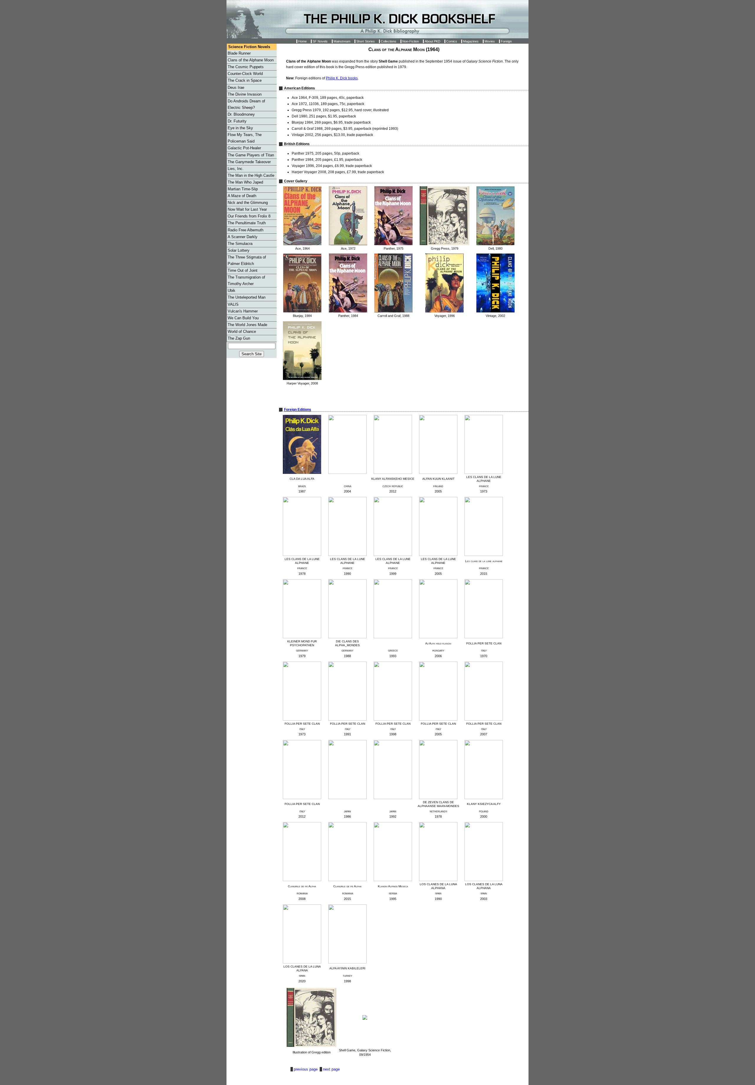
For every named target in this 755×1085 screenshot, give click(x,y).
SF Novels (320, 41)
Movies (490, 41)
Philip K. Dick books (342, 78)
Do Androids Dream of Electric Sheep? (246, 104)
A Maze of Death (242, 196)
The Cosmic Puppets (246, 67)
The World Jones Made (247, 325)
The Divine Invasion (245, 94)
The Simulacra (240, 243)
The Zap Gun (239, 338)
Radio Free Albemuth (245, 230)
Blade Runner (239, 53)
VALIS (233, 304)
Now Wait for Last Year (247, 209)
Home (302, 41)
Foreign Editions (297, 410)
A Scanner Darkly (242, 237)
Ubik (231, 290)
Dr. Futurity (237, 121)
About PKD (432, 41)
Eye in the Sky (240, 128)
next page (331, 1069)
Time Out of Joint (242, 270)
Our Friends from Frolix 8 (249, 216)
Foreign (506, 41)
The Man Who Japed (245, 182)
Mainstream (342, 41)
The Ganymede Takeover (249, 162)
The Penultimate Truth (247, 223)
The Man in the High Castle (251, 175)
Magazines (471, 41)
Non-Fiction (410, 41)
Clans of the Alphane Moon (251, 60)
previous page (306, 1069)
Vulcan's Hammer (243, 311)
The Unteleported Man (246, 297)
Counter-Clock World (245, 73)
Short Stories (365, 41)
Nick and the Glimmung (248, 202)
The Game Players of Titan (251, 155)
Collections (388, 41)
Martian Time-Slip (243, 189)
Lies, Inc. (236, 168)
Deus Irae (236, 87)
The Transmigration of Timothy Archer (246, 280)
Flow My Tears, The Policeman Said (245, 137)
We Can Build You (243, 318)
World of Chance (242, 331)
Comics (451, 41)
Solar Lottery (239, 250)
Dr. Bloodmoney (241, 114)
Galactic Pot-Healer (244, 148)
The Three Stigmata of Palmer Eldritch (247, 260)
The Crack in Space (245, 80)
